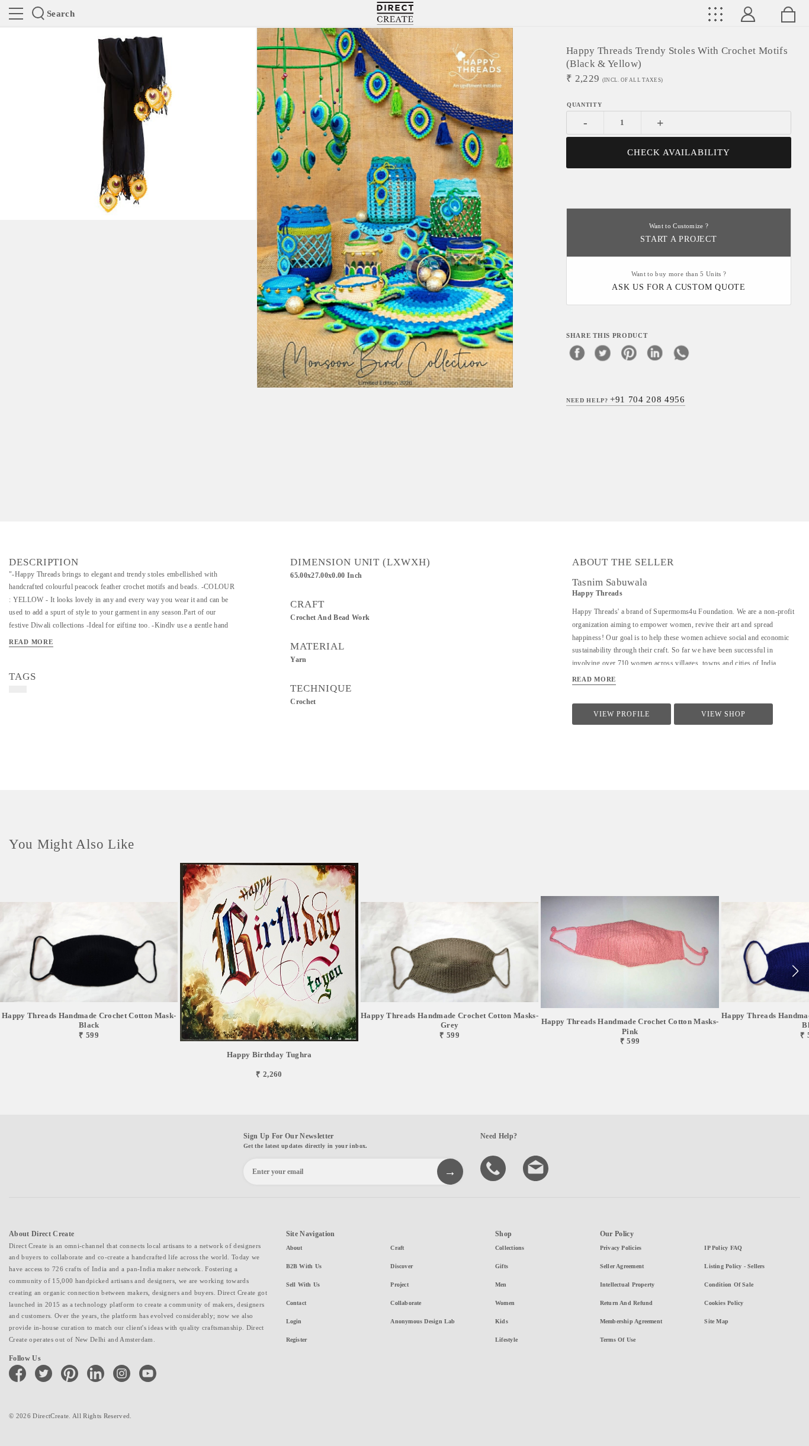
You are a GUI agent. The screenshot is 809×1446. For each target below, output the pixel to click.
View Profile (621, 714)
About (294, 1248)
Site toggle (16, 14)
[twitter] (603, 352)
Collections (509, 1248)
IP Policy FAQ (723, 1248)
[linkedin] (655, 352)
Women (505, 1303)
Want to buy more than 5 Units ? (679, 281)
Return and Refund (626, 1303)
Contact (296, 1303)
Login (294, 1321)
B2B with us (304, 1266)
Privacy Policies (621, 1248)
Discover (401, 1266)
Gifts (501, 1266)
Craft (397, 1248)
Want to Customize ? (678, 233)
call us (494, 1167)
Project (399, 1284)
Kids (501, 1321)
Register (296, 1339)
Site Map (716, 1321)
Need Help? (625, 399)
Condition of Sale (728, 1284)
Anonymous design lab (422, 1321)
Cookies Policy (723, 1303)
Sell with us (303, 1284)
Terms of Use (618, 1339)
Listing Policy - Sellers (734, 1266)
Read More (31, 641)
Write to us (537, 1167)
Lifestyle (506, 1339)
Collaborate (405, 1303)
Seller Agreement (622, 1266)
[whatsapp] (681, 352)
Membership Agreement (631, 1321)
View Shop (723, 714)
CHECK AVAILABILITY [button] (679, 152)
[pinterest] (629, 352)
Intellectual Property (627, 1284)
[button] (795, 971)
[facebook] (577, 352)
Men (501, 1284)
